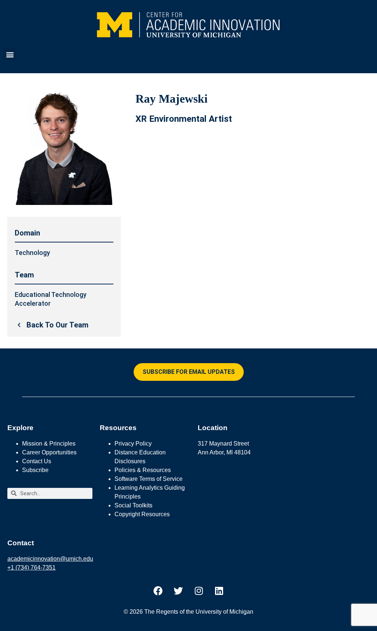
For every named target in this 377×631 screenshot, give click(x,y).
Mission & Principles (48, 443)
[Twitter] (178, 591)
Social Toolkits (133, 505)
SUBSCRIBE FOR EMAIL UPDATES (188, 371)
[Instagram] (199, 591)
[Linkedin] (219, 591)
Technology (32, 252)
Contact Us (36, 461)
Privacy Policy (133, 443)
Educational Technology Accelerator (51, 299)
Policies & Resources (142, 470)
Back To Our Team (57, 324)
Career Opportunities (49, 452)
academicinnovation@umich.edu (50, 559)
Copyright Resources (142, 514)
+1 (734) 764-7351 (31, 567)
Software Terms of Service (148, 479)
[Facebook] (158, 591)
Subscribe (35, 470)
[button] (10, 54)
